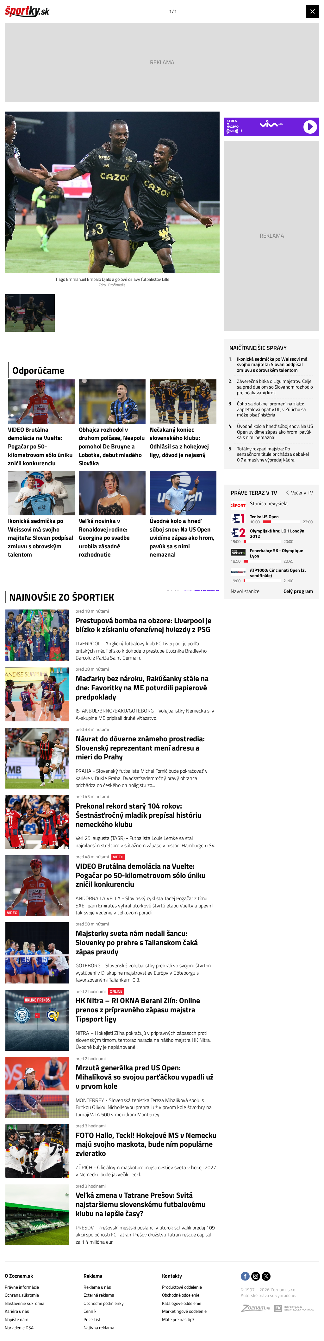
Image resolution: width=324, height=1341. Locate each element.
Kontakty (172, 1276)
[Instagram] (255, 1277)
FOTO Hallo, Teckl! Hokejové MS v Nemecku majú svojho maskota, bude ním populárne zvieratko (146, 1144)
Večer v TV (302, 492)
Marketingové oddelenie (184, 1311)
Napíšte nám (16, 1319)
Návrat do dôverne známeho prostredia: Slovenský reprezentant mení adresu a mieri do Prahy (140, 747)
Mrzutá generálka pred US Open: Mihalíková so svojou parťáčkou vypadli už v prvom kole (145, 1076)
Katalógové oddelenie (181, 1303)
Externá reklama (99, 1295)
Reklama (93, 1276)
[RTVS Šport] (238, 505)
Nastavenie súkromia (24, 1303)
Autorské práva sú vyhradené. (268, 1295)
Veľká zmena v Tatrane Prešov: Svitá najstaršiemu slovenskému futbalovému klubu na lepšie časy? (141, 1204)
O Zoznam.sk (19, 1276)
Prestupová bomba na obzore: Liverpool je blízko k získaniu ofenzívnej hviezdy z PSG (143, 625)
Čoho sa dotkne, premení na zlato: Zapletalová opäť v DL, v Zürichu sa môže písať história (271, 409)
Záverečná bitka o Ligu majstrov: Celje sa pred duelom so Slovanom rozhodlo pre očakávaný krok (275, 386)
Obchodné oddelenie (180, 1295)
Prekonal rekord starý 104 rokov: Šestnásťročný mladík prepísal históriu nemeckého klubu (139, 814)
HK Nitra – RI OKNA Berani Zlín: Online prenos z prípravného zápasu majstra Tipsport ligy (138, 1009)
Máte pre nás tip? (178, 1319)
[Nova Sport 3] (238, 552)
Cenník (90, 1311)
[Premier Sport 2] (238, 572)
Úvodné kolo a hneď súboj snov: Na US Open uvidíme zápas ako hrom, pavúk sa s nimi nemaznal (275, 431)
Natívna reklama (99, 1327)
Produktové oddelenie (182, 1287)
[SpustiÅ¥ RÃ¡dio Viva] (271, 123)
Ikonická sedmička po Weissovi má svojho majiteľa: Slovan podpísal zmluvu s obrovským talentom (272, 364)
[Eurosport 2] (238, 532)
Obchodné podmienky (104, 1303)
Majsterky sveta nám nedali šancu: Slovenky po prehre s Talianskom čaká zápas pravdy (137, 942)
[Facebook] (245, 1277)
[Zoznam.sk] (257, 1309)
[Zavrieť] (312, 11)
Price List (92, 1319)
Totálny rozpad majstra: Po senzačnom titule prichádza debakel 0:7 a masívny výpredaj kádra (273, 454)
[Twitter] (266, 1277)
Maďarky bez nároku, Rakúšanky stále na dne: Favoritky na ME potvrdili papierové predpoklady (142, 687)
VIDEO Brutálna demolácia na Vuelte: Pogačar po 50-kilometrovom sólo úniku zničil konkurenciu (141, 875)
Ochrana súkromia (22, 1295)
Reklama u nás (97, 1287)
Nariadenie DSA (19, 1327)
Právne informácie (22, 1287)
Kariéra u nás (17, 1311)
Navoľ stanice (245, 591)
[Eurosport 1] (238, 518)
